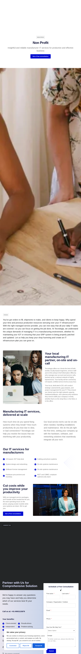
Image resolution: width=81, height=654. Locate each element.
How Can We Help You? (53, 627)
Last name (65, 593)
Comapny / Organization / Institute (57, 602)
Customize (12, 645)
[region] (25, 639)
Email (48, 610)
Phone (48, 619)
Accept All (38, 645)
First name (50, 593)
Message (49, 635)
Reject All (26, 645)
